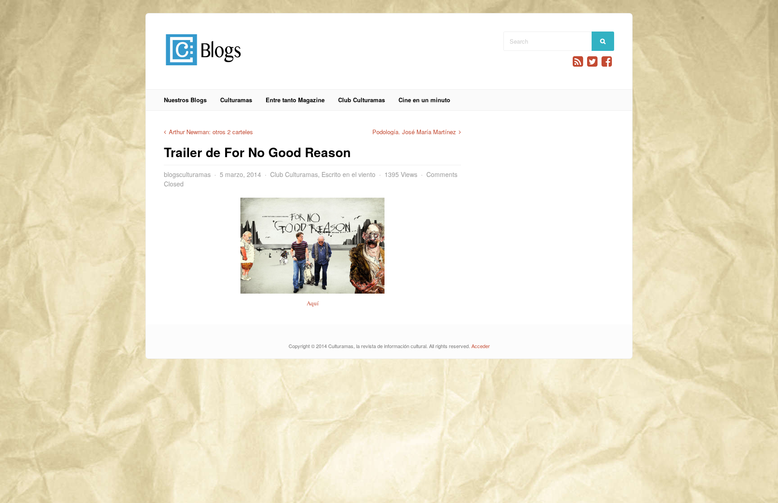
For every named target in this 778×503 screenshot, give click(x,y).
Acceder (480, 345)
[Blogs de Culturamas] (203, 69)
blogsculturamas (187, 174)
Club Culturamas (361, 99)
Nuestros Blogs (185, 99)
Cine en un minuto (424, 99)
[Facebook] (607, 61)
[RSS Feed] (578, 61)
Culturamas (236, 99)
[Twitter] (592, 61)
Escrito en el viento (348, 174)
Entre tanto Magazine (295, 99)
